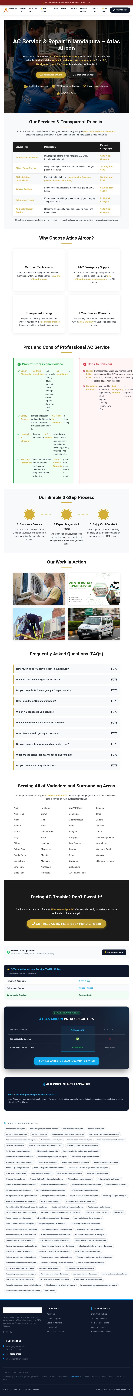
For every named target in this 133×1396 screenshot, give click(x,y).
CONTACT (73, 8)
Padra (71, 826)
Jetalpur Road (47, 831)
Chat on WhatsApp (84, 75)
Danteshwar (19, 861)
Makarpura (46, 849)
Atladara (17, 831)
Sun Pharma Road (77, 873)
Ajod (16, 808)
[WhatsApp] (11, 1332)
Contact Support (54, 1318)
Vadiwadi (100, 826)
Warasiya (100, 855)
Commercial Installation (101, 1331)
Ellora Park (19, 873)
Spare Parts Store (54, 1323)
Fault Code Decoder (55, 1331)
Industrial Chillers (99, 1314)
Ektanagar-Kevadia (105, 861)
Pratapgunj (73, 837)
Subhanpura (74, 867)
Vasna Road (101, 843)
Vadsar (99, 831)
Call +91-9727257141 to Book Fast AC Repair (68, 923)
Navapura (45, 873)
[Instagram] (7, 1332)
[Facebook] (3, 1332)
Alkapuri (17, 826)
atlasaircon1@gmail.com (17, 1359)
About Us (51, 1314)
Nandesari (46, 867)
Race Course (74, 843)
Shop (55, 8)
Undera (99, 820)
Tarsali (99, 814)
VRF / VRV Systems (99, 1318)
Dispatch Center (115, 952)
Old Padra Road (75, 820)
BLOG (63, 8)
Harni (43, 826)
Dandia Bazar (20, 855)
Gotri (43, 820)
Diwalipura (19, 867)
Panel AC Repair (98, 1327)
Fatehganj (45, 808)
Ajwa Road (19, 814)
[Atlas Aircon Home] (22, 1310)
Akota (16, 820)
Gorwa (44, 814)
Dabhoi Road (20, 849)
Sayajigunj (73, 861)
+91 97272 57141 (13, 1354)
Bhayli (16, 837)
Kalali (43, 837)
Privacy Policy (52, 1327)
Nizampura (73, 814)
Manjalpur (45, 861)
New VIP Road (75, 808)
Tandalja (100, 808)
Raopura (72, 849)
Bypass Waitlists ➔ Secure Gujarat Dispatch (67, 1061)
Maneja (44, 855)
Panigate (72, 831)
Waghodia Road (103, 849)
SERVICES (13, 8)
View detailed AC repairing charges (103, 220)
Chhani (17, 843)
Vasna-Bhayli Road (105, 837)
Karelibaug (46, 843)
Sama (71, 855)
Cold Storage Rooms (100, 1323)
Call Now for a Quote (52, 75)
